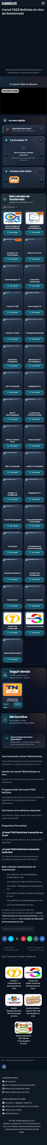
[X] (17, 939)
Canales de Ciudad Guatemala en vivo (18, 929)
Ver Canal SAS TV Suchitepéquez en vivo (25, 900)
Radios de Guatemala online (17, 1088)
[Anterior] (6, 154)
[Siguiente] (41, 154)
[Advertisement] (23, 41)
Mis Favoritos (10, 1081)
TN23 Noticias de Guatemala (12, 700)
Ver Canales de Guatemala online (20, 1085)
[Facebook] (4, 939)
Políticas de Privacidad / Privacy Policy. (22, 1106)
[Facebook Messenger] (11, 939)
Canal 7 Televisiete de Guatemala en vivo (35, 949)
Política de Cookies (12, 1110)
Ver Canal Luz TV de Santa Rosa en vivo (24, 881)
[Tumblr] (36, 939)
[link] (12, 695)
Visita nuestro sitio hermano (16, 1092)
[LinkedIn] (42, 939)
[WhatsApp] (29, 939)
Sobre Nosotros (12, 1113)
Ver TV (17, 704)
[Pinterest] (23, 939)
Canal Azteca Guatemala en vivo (11, 949)
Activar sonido (11, 91)
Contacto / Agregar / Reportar (18, 1102)
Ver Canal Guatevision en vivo (20, 905)
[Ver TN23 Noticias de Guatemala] (14, 179)
